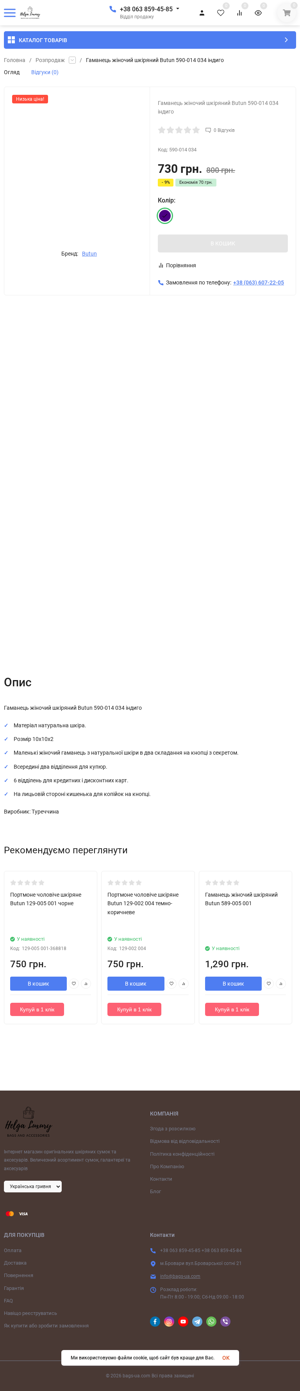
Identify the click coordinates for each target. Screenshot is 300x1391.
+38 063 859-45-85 (146, 9)
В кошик (38, 984)
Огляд (12, 72)
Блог (155, 1191)
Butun (89, 253)
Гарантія (14, 1288)
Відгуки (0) (45, 72)
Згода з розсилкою (173, 1129)
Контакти (161, 1179)
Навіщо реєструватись (30, 1313)
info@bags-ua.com (180, 1276)
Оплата (12, 1250)
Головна (14, 60)
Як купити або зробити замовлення (46, 1326)
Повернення (18, 1275)
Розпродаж (50, 60)
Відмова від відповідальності (185, 1141)
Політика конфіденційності (182, 1154)
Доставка (15, 1263)
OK (226, 1358)
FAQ (8, 1301)
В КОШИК (223, 243)
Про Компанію (167, 1166)
